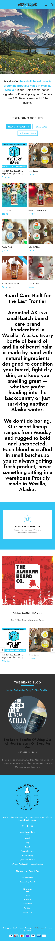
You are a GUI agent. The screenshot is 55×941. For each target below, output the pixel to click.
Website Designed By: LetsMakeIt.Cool (27, 864)
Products (27, 899)
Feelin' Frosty (7, 247)
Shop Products (27, 877)
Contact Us (27, 912)
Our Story (27, 908)
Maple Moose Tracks (10, 283)
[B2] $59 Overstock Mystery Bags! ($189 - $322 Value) (13, 172)
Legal (27, 846)
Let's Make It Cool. (38, 928)
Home (27, 895)
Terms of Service (28, 851)
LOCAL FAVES (41, 126)
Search (27, 838)
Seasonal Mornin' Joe (37, 210)
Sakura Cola (34, 283)
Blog (27, 842)
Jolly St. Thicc (34, 247)
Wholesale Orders (27, 859)
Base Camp (33, 171)
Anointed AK (24, 927)
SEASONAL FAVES (28, 133)
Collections (27, 903)
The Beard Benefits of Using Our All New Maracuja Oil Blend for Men (27, 743)
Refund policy (27, 855)
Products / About (27, 881)
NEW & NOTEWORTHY (18, 126)
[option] (27, 41)
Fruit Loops (6, 210)
